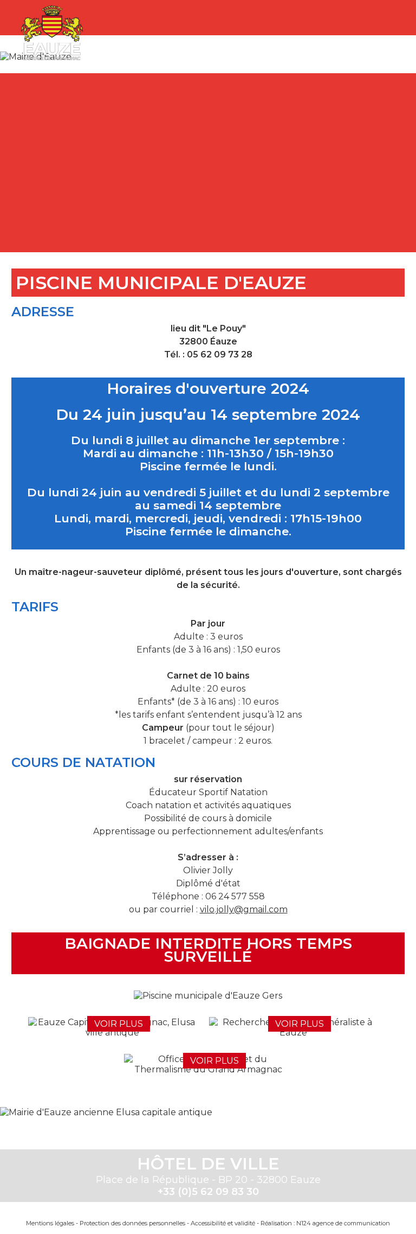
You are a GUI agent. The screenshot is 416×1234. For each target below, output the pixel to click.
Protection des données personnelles (132, 1223)
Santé (343, 122)
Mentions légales (50, 1223)
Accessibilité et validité (223, 1223)
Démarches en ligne (70, 122)
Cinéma (162, 211)
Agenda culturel (161, 122)
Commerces (253, 211)
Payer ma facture (252, 122)
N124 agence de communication (343, 1223)
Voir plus (118, 1024)
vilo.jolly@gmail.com (244, 909)
